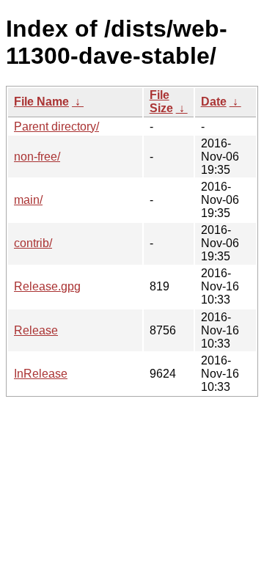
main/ (28, 200)
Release (36, 330)
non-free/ (37, 156)
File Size (161, 101)
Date (214, 101)
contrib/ (33, 243)
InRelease (40, 373)
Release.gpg (47, 286)
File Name (41, 101)
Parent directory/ (56, 126)
